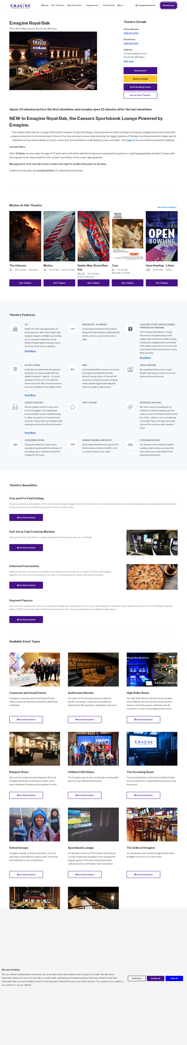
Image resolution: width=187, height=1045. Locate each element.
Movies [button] (45, 5)
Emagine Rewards (146, 5)
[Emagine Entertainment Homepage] (20, 5)
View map (129, 61)
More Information (26, 517)
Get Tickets (25, 283)
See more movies (167, 207)
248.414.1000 (131, 33)
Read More (30, 351)
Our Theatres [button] (57, 5)
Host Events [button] (109, 5)
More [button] (120, 5)
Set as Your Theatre (140, 95)
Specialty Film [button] (74, 5)
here (130, 140)
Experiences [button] (92, 5)
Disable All (155, 978)
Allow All (174, 978)
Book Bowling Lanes (140, 87)
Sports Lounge (140, 79)
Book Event (140, 70)
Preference (136, 978)
